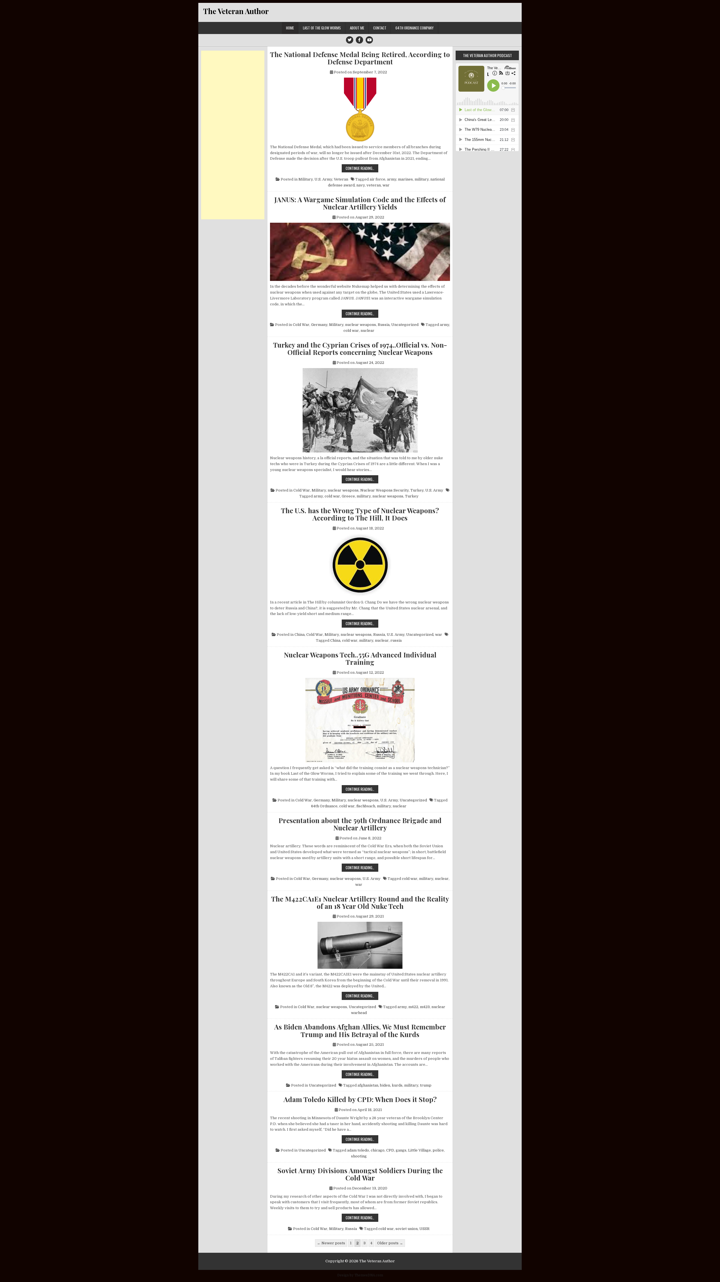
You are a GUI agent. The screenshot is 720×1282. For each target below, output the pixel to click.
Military (305, 179)
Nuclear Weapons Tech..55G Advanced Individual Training (360, 658)
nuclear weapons (360, 325)
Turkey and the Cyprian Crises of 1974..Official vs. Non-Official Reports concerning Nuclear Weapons (360, 348)
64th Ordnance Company (414, 28)
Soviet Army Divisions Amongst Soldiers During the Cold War (360, 1174)
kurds (397, 1085)
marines (405, 179)
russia (396, 640)
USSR (424, 1229)
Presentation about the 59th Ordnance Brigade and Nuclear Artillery (360, 824)
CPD (390, 1150)
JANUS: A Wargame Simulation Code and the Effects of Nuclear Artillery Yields (360, 203)
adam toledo (358, 1150)
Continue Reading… (362, 168)
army (391, 179)
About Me (357, 28)
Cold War (301, 325)
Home (290, 28)
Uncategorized (404, 325)
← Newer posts (331, 1243)
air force (377, 179)
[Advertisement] (232, 135)
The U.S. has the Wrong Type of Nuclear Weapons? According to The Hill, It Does (360, 514)
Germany (319, 325)
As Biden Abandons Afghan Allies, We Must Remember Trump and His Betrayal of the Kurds (360, 1030)
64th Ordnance (324, 806)
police (438, 1150)
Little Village (419, 1150)
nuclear (367, 330)
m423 (425, 1007)
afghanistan (367, 1085)
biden (385, 1085)
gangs (401, 1150)
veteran (373, 185)
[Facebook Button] (359, 40)
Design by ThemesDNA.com (360, 1275)
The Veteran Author (236, 11)
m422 (413, 1007)
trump (425, 1085)
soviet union (406, 1229)
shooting (359, 1156)
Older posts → (390, 1243)
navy (360, 185)
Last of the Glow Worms (322, 28)
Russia (384, 325)
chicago (377, 1150)
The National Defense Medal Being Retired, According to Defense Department (360, 58)
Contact (379, 28)
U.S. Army (323, 179)
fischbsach (365, 806)
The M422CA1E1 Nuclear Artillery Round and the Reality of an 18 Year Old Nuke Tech (360, 902)
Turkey (417, 490)
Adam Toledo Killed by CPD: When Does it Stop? (360, 1099)
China (299, 634)
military (422, 179)
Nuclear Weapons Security (384, 490)
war (386, 185)
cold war (351, 330)
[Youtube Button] (369, 40)
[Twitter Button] (349, 40)
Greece (348, 496)
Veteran (341, 179)
